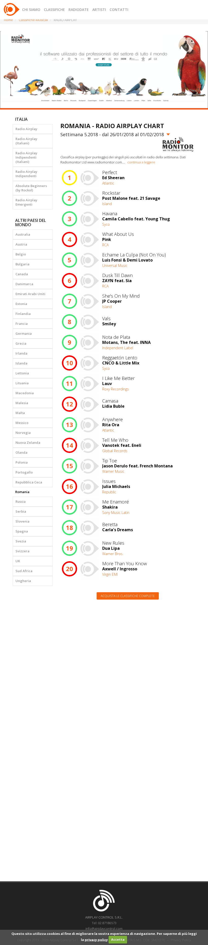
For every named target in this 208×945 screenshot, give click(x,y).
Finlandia (23, 313)
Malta (20, 412)
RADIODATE (78, 9)
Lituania (22, 383)
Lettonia (22, 373)
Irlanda (21, 353)
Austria (21, 244)
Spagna (21, 531)
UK (17, 561)
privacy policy (96, 939)
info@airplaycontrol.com (104, 928)
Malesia (21, 403)
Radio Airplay (26, 129)
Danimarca (24, 284)
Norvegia (23, 432)
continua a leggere (141, 162)
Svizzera (22, 551)
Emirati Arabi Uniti (30, 294)
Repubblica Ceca (28, 482)
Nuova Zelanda (27, 442)
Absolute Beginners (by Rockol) (31, 188)
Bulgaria (22, 264)
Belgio (20, 254)
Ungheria (23, 580)
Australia (22, 234)
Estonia (21, 303)
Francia (21, 323)
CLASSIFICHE (54, 9)
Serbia (20, 511)
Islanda (21, 363)
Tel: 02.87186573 (104, 923)
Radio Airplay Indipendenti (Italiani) (26, 157)
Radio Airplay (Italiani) (26, 140)
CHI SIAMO (31, 9)
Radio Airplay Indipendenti (26, 173)
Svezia (20, 541)
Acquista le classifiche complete (128, 596)
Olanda (21, 452)
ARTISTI (99, 9)
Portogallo (24, 472)
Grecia (20, 343)
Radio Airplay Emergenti (26, 202)
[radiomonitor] (178, 144)
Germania (23, 333)
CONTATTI (119, 9)
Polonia (21, 462)
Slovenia (22, 521)
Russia (20, 501)
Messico (21, 422)
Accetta (118, 939)
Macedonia (24, 393)
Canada (21, 274)
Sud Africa (23, 571)
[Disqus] (128, 668)
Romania (22, 492)
